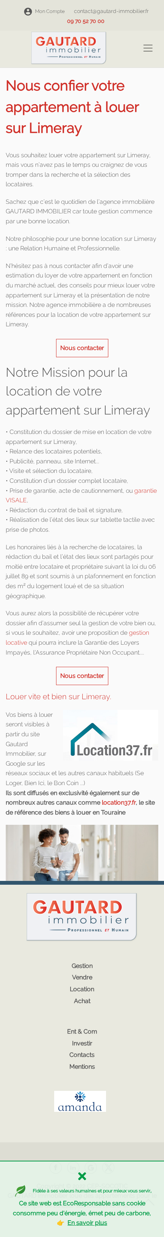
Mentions (82, 1066)
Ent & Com (82, 1031)
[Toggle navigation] (148, 48)
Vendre (82, 977)
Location (82, 989)
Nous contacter (82, 348)
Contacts (82, 1054)
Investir (82, 1043)
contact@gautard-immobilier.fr (111, 11)
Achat (82, 1001)
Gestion (82, 965)
